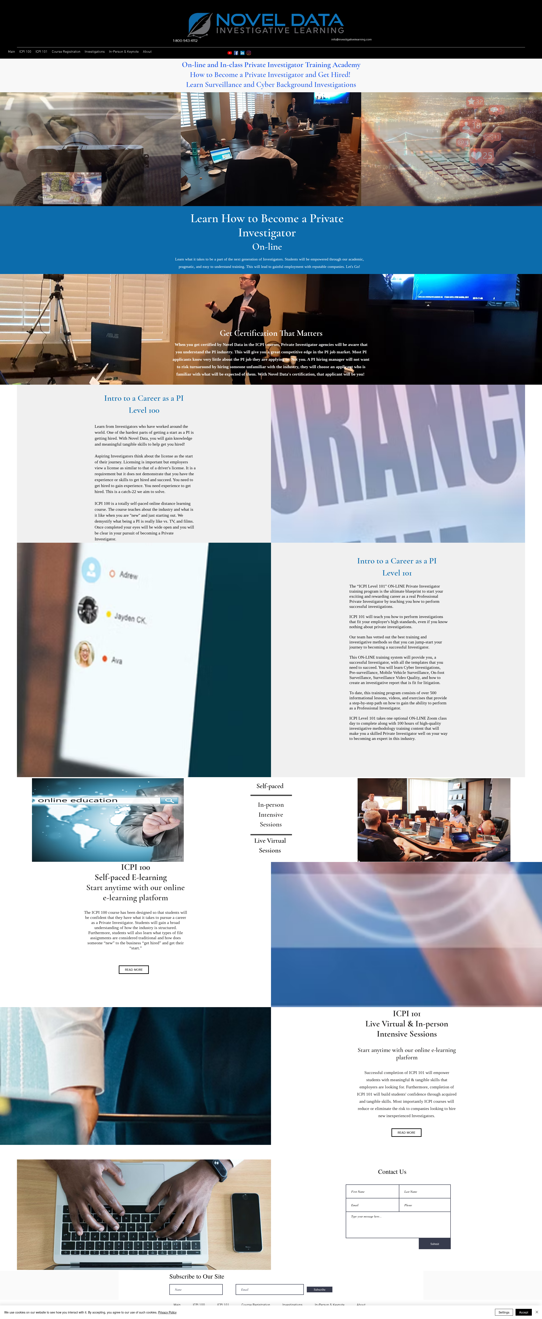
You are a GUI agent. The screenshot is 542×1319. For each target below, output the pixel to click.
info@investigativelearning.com (351, 39)
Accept (523, 1312)
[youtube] (236, 53)
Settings (504, 1312)
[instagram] (249, 53)
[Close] (536, 1312)
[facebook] (242, 53)
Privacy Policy (167, 1312)
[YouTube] (230, 53)
